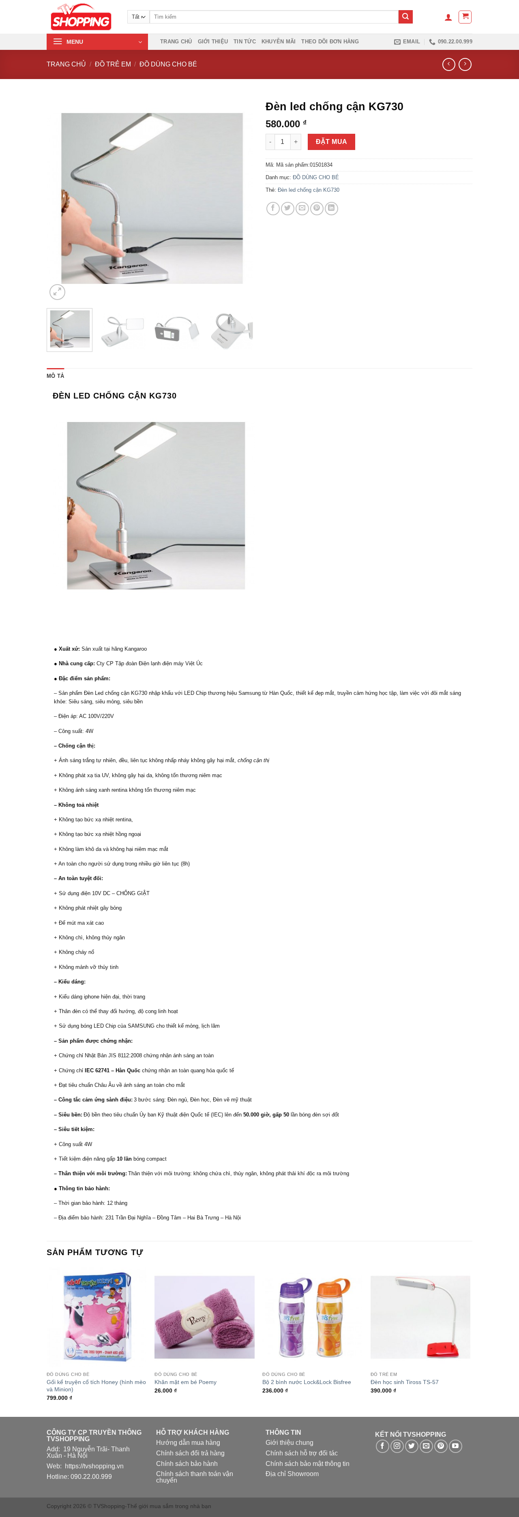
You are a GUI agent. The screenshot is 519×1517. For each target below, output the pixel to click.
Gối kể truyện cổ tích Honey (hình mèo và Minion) (96, 1386)
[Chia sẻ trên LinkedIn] (331, 208)
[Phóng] (57, 292)
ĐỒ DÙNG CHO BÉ (168, 64)
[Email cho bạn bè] (302, 208)
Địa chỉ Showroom (292, 1473)
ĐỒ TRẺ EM (113, 64)
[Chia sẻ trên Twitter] (287, 208)
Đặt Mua (331, 141)
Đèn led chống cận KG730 (308, 190)
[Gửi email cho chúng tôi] (426, 1446)
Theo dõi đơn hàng (329, 42)
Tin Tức (245, 42)
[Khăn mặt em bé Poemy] (204, 1317)
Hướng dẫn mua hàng (188, 1442)
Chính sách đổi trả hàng (190, 1453)
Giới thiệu (213, 42)
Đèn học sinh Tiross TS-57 (405, 1382)
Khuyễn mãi (279, 42)
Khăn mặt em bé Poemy (185, 1382)
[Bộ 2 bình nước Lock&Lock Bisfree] (312, 1317)
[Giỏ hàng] (465, 17)
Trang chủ (176, 42)
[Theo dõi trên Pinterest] (441, 1446)
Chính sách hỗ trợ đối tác (302, 1453)
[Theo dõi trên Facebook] (382, 1446)
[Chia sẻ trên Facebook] (273, 208)
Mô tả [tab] (55, 376)
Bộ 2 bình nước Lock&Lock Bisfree (306, 1382)
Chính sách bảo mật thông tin (308, 1463)
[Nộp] (405, 17)
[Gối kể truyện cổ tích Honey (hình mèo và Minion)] (97, 1317)
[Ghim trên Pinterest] (317, 208)
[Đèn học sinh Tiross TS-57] (421, 1317)
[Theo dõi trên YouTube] (455, 1446)
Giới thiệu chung (289, 1442)
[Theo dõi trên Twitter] (411, 1446)
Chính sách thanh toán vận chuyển (194, 1477)
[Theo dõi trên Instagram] (397, 1446)
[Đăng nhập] (448, 17)
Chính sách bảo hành (187, 1463)
